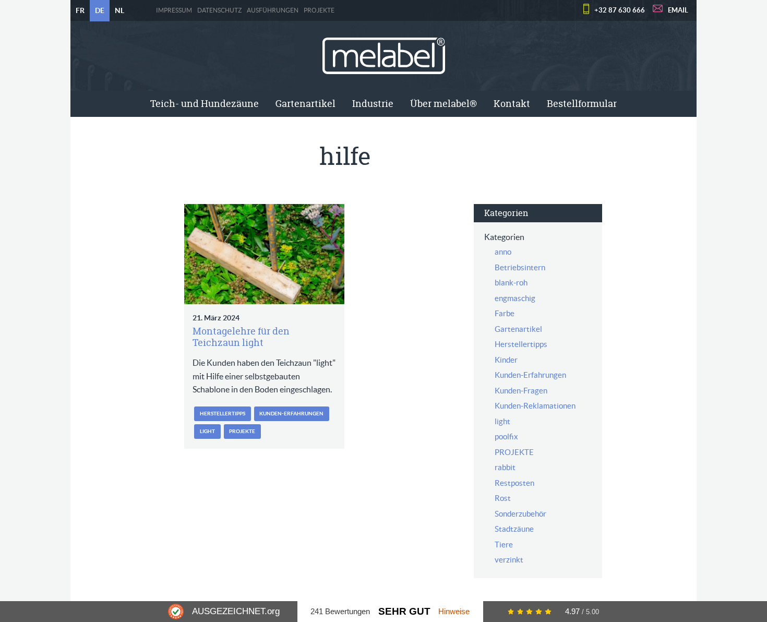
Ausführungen (272, 10)
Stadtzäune (514, 528)
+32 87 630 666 (619, 10)
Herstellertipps (222, 413)
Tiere (504, 544)
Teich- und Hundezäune (204, 103)
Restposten (514, 483)
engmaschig (515, 298)
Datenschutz (219, 10)
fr (80, 10)
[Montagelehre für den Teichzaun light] (264, 254)
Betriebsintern (520, 267)
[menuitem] (204, 104)
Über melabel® (443, 103)
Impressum (174, 10)
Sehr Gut (404, 611)
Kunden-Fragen (521, 390)
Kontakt (512, 103)
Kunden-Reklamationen (535, 405)
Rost (503, 498)
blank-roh (511, 282)
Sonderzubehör (520, 513)
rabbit (505, 467)
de (99, 10)
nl (119, 10)
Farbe (504, 313)
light (207, 431)
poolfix (506, 436)
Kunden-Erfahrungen (291, 413)
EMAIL (678, 10)
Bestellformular (582, 103)
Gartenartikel (305, 103)
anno (503, 251)
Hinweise (454, 611)
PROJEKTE (319, 10)
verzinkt (509, 559)
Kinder (506, 359)
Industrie (372, 103)
